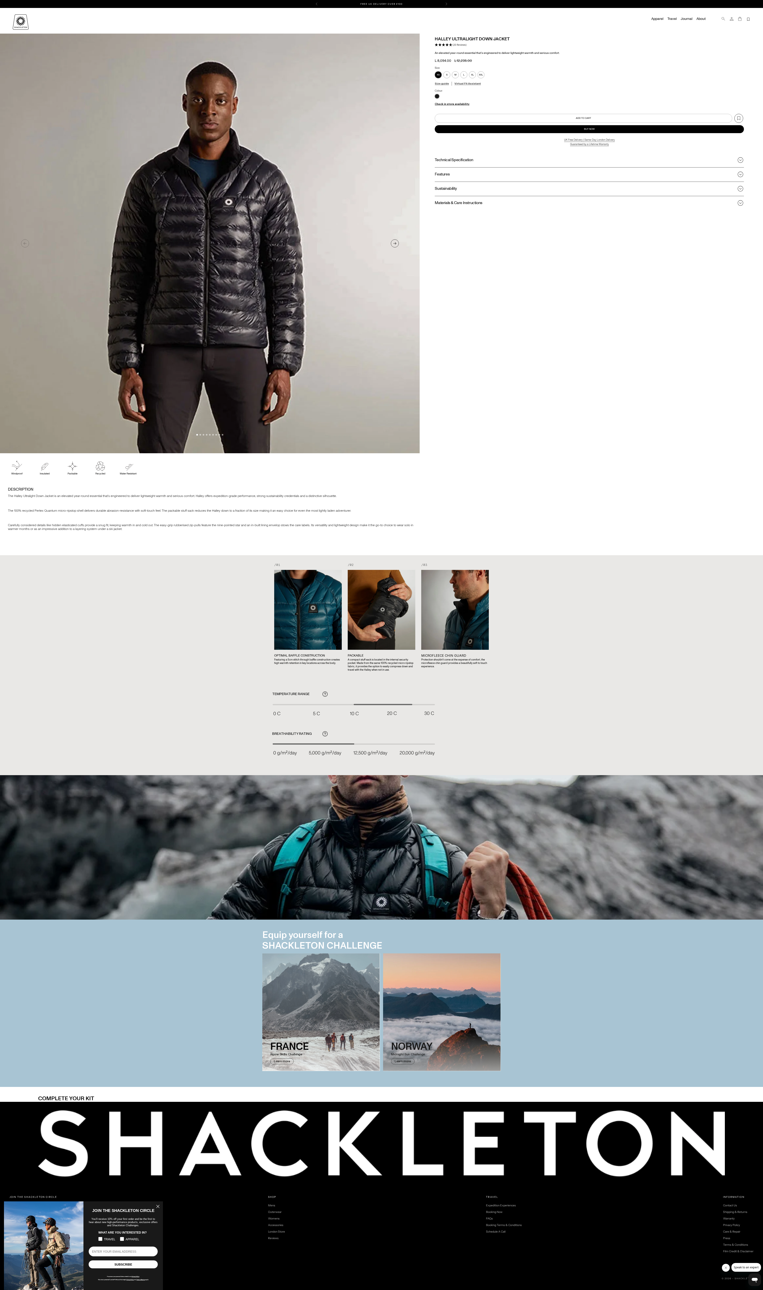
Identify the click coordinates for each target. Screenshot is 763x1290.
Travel (672, 19)
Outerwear (275, 1212)
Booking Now (494, 1212)
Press (726, 1238)
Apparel (657, 19)
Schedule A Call (495, 1231)
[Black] (437, 96)
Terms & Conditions (735, 1244)
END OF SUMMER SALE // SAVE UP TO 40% (381, 4)
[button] (451, 45)
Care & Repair (731, 1231)
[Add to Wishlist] (738, 118)
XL (472, 75)
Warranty (729, 1218)
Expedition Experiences (501, 1205)
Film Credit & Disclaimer (738, 1251)
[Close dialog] (157, 1206)
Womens (274, 1218)
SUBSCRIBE (123, 1264)
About (701, 19)
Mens (271, 1205)
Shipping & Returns (735, 1212)
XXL (481, 75)
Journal (686, 19)
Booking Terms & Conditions (504, 1225)
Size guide (442, 83)
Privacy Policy (731, 1225)
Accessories (275, 1225)
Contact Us (730, 1205)
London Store (276, 1231)
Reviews (273, 1238)
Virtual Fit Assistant (467, 83)
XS (438, 75)
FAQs (489, 1218)
